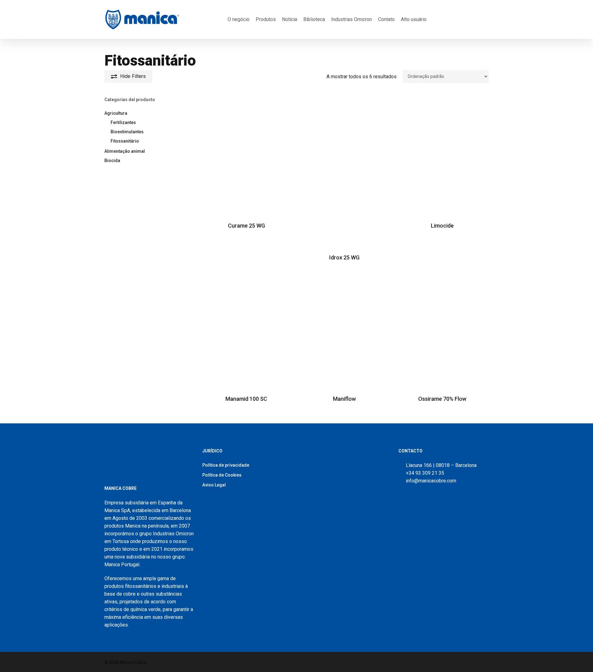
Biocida (112, 160)
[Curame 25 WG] (246, 156)
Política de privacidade (225, 465)
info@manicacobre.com (431, 481)
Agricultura (115, 113)
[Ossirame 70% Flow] (442, 329)
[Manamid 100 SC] (246, 329)
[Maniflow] (344, 329)
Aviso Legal (214, 484)
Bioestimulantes (127, 131)
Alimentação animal (124, 151)
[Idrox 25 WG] (344, 172)
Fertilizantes (123, 122)
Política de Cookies (222, 475)
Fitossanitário (125, 141)
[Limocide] (442, 156)
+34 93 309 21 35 (423, 473)
